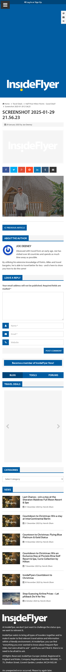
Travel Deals (12, 384)
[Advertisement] (33, 45)
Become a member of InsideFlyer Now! (33, 362)
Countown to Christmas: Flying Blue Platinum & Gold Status (42, 536)
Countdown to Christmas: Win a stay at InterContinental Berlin (42, 517)
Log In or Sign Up (34, 2)
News (7, 489)
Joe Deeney (23, 246)
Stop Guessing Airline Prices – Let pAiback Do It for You (41, 595)
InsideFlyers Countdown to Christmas (37, 576)
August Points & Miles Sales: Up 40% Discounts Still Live (26, 450)
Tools (33, 375)
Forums (53, 375)
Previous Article (15, 227)
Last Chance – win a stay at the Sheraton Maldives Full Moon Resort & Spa (42, 499)
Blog (13, 375)
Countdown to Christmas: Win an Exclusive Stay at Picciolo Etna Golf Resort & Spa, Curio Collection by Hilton (41, 557)
